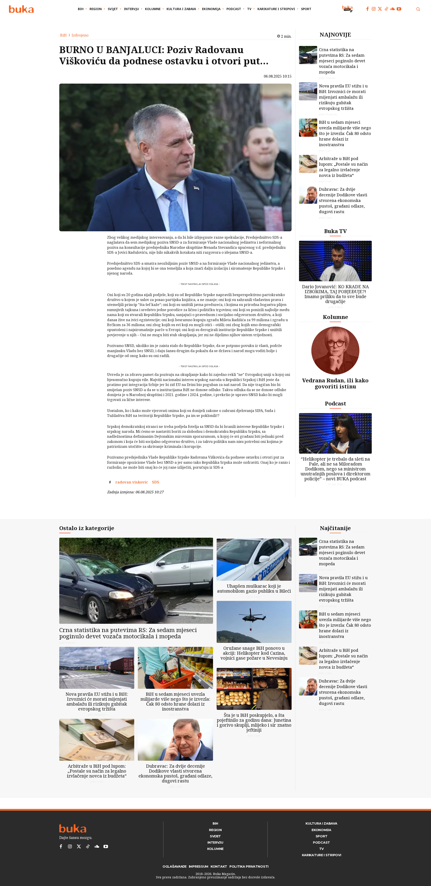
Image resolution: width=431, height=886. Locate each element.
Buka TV (335, 231)
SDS (155, 482)
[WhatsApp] (95, 270)
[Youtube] (399, 9)
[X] (95, 249)
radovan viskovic (131, 482)
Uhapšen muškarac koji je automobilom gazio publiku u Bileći (254, 588)
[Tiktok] (386, 9)
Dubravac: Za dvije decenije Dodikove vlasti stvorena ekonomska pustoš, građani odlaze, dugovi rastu (343, 200)
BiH (63, 35)
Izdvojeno (80, 35)
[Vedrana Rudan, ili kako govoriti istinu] (335, 351)
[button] (418, 9)
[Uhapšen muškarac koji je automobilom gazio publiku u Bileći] (254, 560)
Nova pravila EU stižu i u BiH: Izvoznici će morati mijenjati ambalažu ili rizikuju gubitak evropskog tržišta (343, 97)
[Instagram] (374, 9)
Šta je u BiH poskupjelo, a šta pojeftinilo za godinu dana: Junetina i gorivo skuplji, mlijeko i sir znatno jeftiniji (254, 722)
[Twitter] (380, 9)
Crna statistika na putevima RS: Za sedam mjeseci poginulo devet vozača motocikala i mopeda (342, 61)
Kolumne (335, 317)
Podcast (335, 403)
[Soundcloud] (392, 9)
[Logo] (21, 9)
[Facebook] (367, 9)
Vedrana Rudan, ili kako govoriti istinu (335, 383)
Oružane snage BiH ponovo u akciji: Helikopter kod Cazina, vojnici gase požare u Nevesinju (254, 653)
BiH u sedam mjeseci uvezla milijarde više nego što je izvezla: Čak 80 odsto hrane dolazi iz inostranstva (345, 133)
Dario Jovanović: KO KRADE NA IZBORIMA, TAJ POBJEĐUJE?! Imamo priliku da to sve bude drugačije (335, 294)
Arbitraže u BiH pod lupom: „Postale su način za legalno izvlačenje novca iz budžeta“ (343, 167)
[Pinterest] (95, 260)
